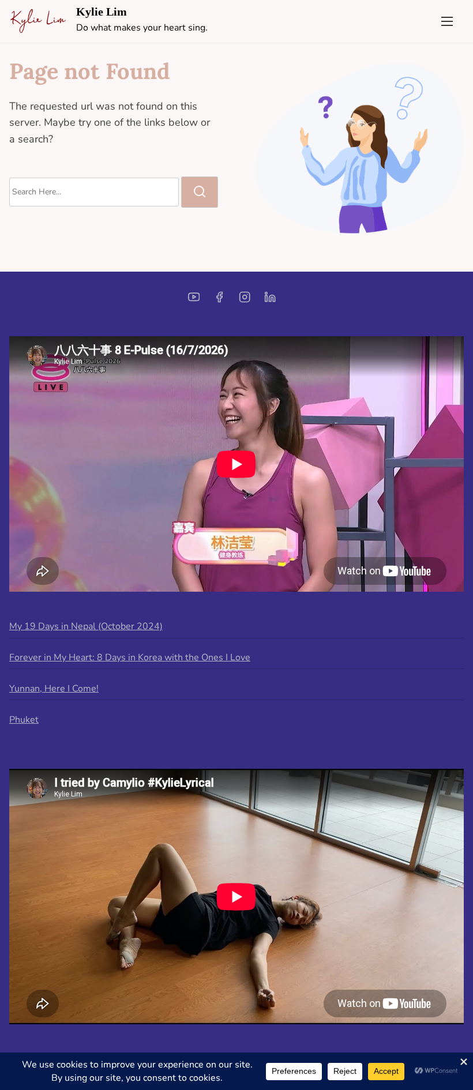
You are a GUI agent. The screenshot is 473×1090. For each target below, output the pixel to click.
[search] (199, 192)
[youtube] (194, 301)
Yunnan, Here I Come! (54, 688)
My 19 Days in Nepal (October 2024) (86, 626)
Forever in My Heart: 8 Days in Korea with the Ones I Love (129, 657)
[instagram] (244, 301)
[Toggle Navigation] (447, 21)
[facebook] (219, 301)
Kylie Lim (101, 11)
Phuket (24, 719)
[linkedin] (270, 301)
